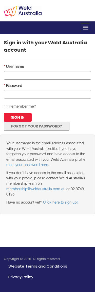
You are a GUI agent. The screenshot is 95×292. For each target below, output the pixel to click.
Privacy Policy (20, 276)
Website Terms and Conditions (37, 266)
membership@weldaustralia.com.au (35, 189)
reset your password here (27, 165)
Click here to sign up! (60, 203)
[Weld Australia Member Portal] (23, 8)
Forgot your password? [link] (36, 126)
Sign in (18, 117)
